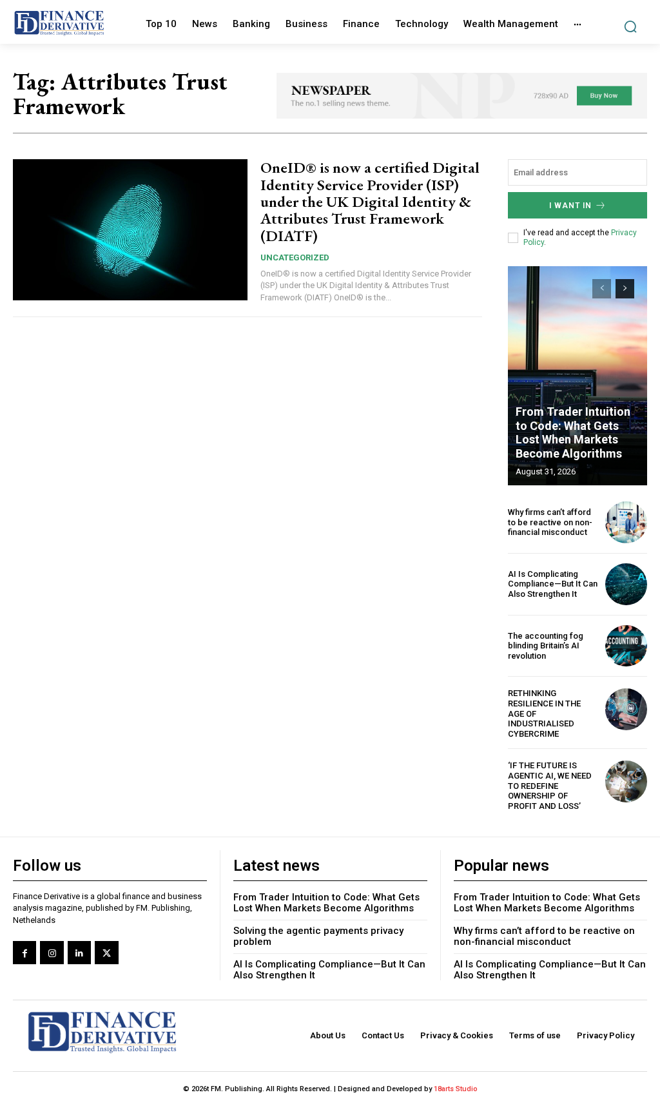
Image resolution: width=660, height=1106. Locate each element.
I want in (570, 205)
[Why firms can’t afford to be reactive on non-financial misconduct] (626, 522)
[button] (630, 27)
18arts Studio (456, 1089)
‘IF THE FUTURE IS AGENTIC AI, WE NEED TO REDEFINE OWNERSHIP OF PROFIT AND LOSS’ (550, 785)
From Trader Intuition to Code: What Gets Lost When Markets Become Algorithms (573, 432)
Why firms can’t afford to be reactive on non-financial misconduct (550, 522)
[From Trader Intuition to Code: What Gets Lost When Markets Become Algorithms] (577, 375)
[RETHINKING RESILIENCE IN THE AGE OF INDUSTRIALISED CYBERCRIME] (626, 709)
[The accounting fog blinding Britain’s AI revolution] (626, 646)
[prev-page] (601, 288)
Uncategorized (294, 257)
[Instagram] (51, 952)
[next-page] (625, 288)
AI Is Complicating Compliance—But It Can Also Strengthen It (552, 584)
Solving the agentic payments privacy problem (318, 936)
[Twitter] (106, 952)
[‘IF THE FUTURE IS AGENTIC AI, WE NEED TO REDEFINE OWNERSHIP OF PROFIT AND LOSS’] (626, 781)
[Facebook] (24, 952)
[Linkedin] (79, 952)
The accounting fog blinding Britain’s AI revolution (545, 646)
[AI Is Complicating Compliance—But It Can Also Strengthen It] (626, 584)
